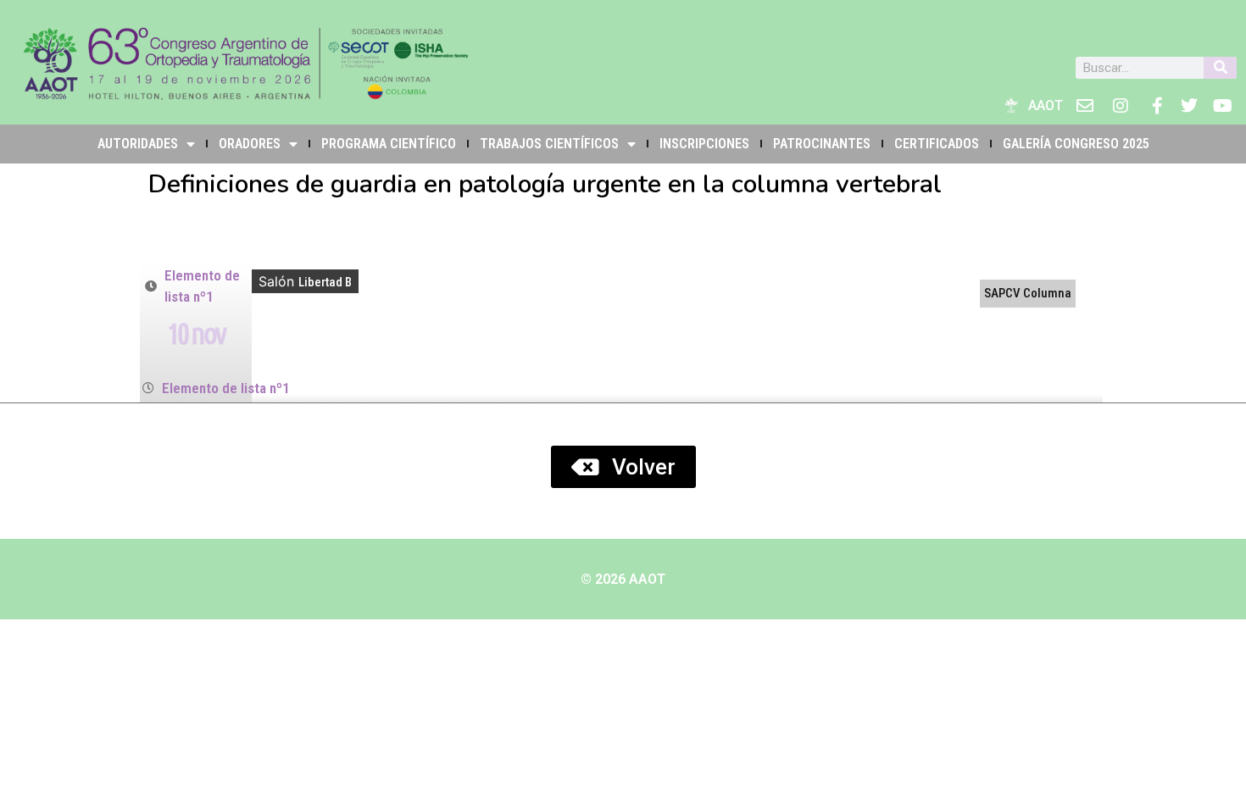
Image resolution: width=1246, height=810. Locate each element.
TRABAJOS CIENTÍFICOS (549, 144)
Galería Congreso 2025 (1076, 144)
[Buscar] (1220, 68)
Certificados (936, 144)
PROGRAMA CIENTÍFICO (388, 144)
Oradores (250, 144)
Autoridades (137, 144)
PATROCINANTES (822, 144)
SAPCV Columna (1027, 293)
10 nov (196, 333)
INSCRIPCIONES (704, 144)
